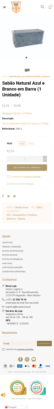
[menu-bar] (5, 7)
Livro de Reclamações (12, 267)
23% (8, 215)
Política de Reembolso (12, 259)
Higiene (21, 218)
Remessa (7, 113)
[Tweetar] (8, 196)
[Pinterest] (14, 196)
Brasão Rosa (21, 207)
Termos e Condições (11, 247)
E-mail (6, 343)
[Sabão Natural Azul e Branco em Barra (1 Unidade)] (27, 37)
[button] (45, 160)
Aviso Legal (7, 263)
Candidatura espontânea (14, 272)
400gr (22, 143)
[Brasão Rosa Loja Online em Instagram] (27, 359)
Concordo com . (20, 349)
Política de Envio (10, 255)
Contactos (7, 243)
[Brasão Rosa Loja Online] (16, 7)
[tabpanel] (27, 37)
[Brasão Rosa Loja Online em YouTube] (33, 359)
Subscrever (44, 343)
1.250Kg (30, 143)
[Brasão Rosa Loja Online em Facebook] (20, 359)
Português (12, 407)
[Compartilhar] (3, 196)
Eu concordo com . (25, 177)
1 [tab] (26, 57)
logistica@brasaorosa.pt (18, 306)
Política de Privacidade (12, 251)
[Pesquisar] (42, 7)
